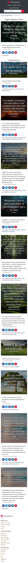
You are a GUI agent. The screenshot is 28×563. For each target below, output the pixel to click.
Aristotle (3, 545)
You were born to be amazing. (11, 81)
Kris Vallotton (7, 83)
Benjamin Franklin (5, 543)
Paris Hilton (7, 403)
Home (2, 15)
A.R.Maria (6, 224)
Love (2, 557)
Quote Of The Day (14, 8)
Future (2, 561)
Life (2, 555)
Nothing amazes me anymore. (11, 359)
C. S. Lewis (3, 541)
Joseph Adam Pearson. (10, 184)
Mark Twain (4, 535)
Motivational (4, 549)
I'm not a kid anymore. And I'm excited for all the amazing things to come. (13, 399)
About (19, 5)
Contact (15, 5)
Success (3, 553)
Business (3, 551)
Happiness (3, 559)
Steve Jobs (3, 533)
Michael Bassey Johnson (10, 327)
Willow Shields (8, 502)
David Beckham (8, 361)
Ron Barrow (7, 131)
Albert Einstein (4, 537)
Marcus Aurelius (5, 539)
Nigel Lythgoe (9, 15)
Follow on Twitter (5, 524)
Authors (9, 5)
